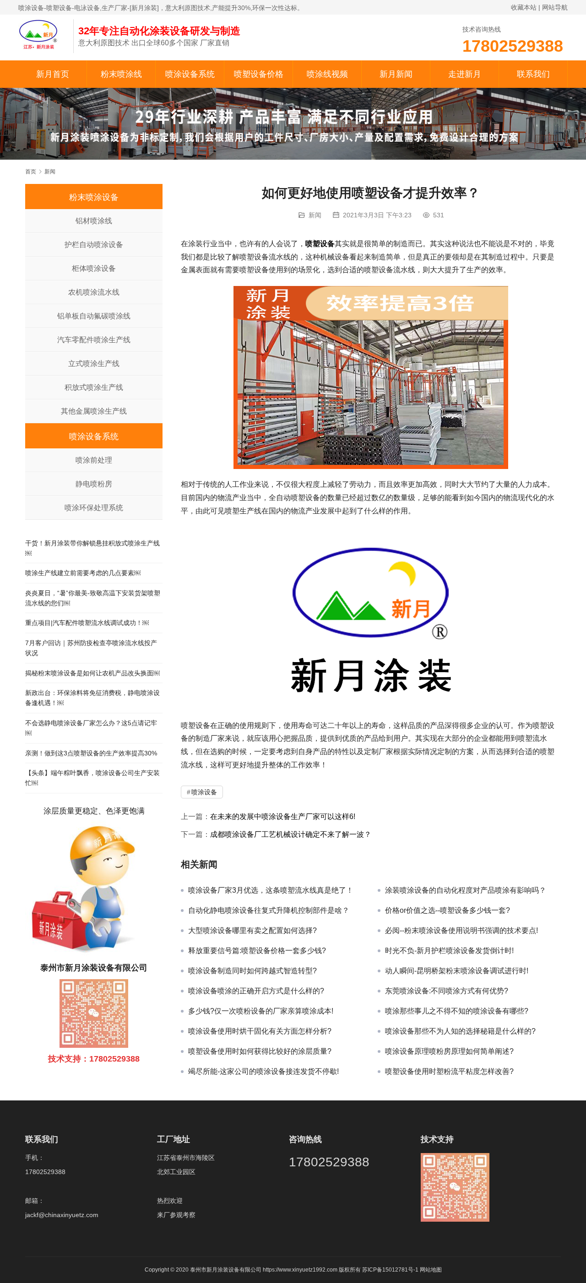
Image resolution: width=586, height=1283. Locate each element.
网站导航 (555, 7)
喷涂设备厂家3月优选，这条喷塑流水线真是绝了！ (270, 890)
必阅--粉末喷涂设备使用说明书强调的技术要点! (461, 930)
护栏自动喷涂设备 (94, 244)
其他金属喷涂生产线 (94, 411)
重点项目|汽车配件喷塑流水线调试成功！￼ (87, 622)
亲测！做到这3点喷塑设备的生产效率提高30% (91, 753)
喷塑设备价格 (258, 74)
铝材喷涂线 (94, 221)
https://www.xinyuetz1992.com (300, 1270)
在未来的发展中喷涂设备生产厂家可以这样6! (282, 816)
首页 (30, 171)
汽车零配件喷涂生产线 (93, 340)
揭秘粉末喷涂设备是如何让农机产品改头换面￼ (92, 673)
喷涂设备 (204, 792)
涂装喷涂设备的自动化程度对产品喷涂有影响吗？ (465, 890)
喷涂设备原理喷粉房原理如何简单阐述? (449, 1051)
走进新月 (464, 74)
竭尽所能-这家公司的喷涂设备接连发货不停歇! (263, 1071)
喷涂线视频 (327, 74)
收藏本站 (524, 7)
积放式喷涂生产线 (94, 387)
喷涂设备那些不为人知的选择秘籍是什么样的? (460, 1031)
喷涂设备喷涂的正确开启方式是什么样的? (256, 991)
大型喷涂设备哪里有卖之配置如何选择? (252, 930)
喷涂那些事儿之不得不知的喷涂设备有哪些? (456, 1011)
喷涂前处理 (94, 460)
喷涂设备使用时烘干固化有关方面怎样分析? (259, 1031)
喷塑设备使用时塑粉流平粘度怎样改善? (449, 1071)
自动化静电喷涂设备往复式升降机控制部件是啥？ (268, 910)
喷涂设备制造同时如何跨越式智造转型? (252, 971)
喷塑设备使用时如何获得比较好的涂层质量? (259, 1051)
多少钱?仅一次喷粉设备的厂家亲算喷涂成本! (260, 1011)
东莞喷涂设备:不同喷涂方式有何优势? (446, 991)
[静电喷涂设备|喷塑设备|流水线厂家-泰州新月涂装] (41, 34)
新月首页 (52, 74)
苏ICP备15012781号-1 (391, 1270)
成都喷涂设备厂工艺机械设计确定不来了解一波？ (290, 834)
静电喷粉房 (94, 484)
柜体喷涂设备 (94, 268)
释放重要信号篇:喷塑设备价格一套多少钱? (257, 950)
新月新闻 (396, 74)
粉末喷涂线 (121, 74)
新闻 (315, 215)
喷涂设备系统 (190, 74)
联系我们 (533, 74)
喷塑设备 (320, 244)
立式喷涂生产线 (93, 363)
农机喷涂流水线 (93, 292)
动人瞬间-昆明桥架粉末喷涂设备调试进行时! (456, 971)
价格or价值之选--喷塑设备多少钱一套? (447, 910)
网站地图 (431, 1270)
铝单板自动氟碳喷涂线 (93, 316)
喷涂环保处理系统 (94, 508)
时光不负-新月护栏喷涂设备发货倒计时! (449, 950)
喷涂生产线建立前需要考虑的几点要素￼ (83, 573)
